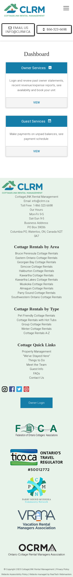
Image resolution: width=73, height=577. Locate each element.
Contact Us (36, 377)
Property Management (36, 351)
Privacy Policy (62, 569)
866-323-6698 (57, 29)
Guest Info (36, 369)
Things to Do (36, 360)
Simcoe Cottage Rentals (36, 266)
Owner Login (36, 403)
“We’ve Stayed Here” (36, 356)
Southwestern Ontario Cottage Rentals (36, 297)
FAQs (36, 373)
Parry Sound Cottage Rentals (36, 293)
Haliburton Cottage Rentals (36, 271)
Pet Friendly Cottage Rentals (36, 315)
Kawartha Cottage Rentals (37, 275)
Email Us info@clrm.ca (17, 30)
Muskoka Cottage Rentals (36, 284)
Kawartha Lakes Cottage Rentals (36, 279)
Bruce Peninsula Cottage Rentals (36, 253)
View (36, 102)
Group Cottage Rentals (36, 324)
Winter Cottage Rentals (36, 329)
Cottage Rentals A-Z (37, 333)
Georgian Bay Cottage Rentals (36, 262)
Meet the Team (36, 364)
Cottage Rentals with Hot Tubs (36, 320)
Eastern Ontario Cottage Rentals (36, 258)
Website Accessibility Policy (14, 574)
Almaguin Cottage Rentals (36, 288)
